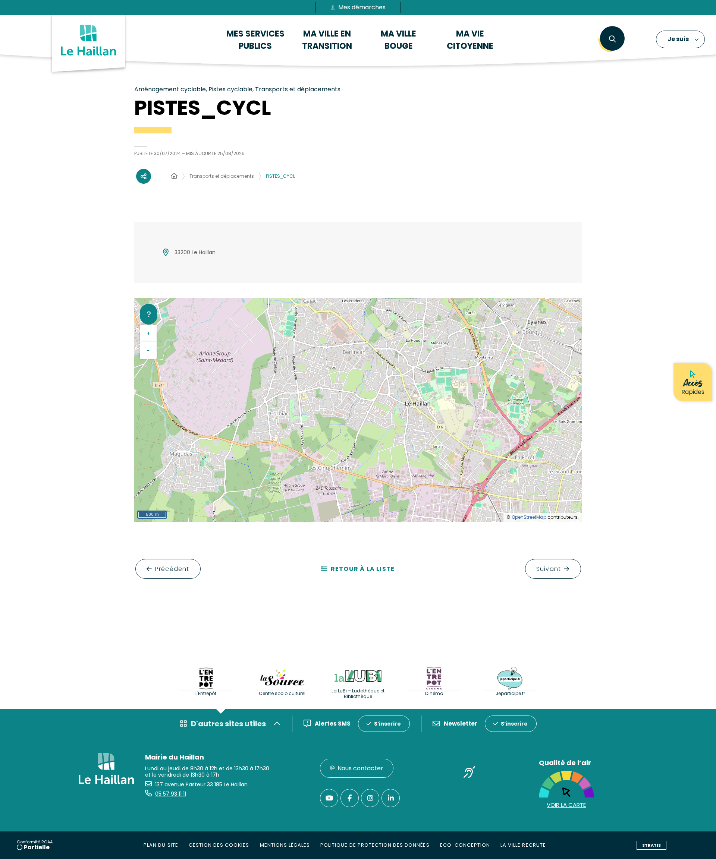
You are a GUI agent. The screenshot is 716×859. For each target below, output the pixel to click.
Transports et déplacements (221, 176)
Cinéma (434, 693)
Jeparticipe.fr (510, 693)
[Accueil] (174, 176)
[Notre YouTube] (329, 798)
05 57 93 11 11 (170, 794)
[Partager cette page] (143, 176)
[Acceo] (469, 773)
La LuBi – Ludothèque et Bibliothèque (358, 693)
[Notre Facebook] (349, 798)
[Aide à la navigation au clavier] (148, 314)
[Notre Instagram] (370, 798)
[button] (612, 39)
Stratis (651, 845)
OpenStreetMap (529, 517)
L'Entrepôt (205, 693)
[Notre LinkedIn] (390, 798)
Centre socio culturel (282, 693)
